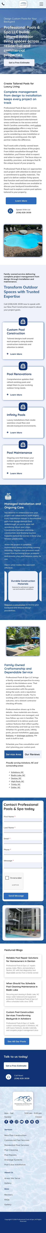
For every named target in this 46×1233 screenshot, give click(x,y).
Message (8, 860)
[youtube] (22, 1122)
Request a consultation (14, 605)
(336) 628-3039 (23, 212)
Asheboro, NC (17, 772)
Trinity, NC (15, 784)
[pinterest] (32, 1122)
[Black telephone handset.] (3, 5)
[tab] (13, 754)
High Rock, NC (17, 781)
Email (6, 838)
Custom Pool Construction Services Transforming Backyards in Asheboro (20, 1015)
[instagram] (16, 1122)
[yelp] (27, 1122)
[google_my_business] (37, 1122)
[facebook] (6, 1122)
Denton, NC (16, 778)
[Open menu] (41, 4)
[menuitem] (23, 1135)
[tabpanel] (23, 775)
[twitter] (11, 1122)
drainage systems (25, 735)
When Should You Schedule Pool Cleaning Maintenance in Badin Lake (22, 986)
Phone (6, 849)
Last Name (9, 827)
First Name (9, 816)
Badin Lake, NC (18, 775)
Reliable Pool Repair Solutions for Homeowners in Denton (22, 959)
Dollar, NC (15, 787)
